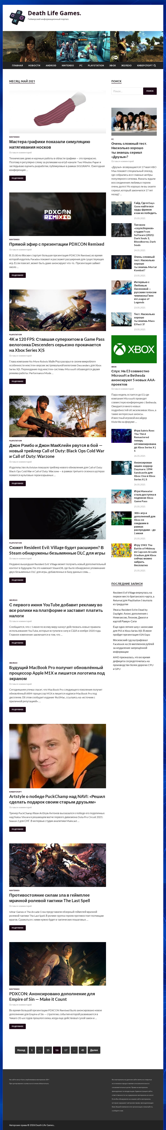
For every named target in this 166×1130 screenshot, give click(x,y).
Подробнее (17, 178)
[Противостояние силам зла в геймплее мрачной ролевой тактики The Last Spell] (57, 866)
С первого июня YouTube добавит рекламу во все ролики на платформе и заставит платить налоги (56, 610)
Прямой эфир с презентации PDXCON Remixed (56, 244)
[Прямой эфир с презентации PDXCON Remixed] (57, 215)
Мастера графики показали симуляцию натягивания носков (49, 144)
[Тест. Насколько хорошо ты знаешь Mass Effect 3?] (121, 325)
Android (51, 65)
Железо (126, 65)
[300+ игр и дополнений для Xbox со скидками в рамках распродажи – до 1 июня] (121, 524)
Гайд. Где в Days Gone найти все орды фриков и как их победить (145, 207)
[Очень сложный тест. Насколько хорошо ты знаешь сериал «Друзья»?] (134, 136)
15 (48, 1050)
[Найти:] (134, 91)
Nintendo (68, 65)
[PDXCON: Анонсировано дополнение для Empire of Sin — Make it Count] (57, 965)
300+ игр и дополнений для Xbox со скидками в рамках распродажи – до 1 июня (145, 523)
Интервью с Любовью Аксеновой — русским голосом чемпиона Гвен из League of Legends (145, 292)
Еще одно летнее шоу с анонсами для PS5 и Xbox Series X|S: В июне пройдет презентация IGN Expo (133, 630)
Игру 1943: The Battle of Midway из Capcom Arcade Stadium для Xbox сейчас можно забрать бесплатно (145, 555)
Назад (21, 1050)
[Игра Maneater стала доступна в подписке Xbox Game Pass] (121, 502)
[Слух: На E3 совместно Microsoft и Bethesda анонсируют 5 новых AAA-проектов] (134, 363)
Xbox (112, 65)
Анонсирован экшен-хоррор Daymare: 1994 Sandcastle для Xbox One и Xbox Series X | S (144, 471)
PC (80, 65)
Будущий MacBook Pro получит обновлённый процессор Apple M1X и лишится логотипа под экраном (57, 673)
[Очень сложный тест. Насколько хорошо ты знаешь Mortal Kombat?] (121, 268)
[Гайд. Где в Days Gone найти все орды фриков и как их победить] (121, 214)
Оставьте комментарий (20, 152)
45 (82, 1050)
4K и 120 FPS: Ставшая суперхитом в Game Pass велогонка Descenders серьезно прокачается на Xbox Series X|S (57, 345)
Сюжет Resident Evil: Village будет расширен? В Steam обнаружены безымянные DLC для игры (57, 550)
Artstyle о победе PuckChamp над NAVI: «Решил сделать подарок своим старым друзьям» (57, 799)
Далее (94, 1050)
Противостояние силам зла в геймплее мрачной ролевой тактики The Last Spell (49, 897)
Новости (34, 65)
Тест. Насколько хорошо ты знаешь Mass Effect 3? (144, 319)
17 (65, 1050)
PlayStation (96, 65)
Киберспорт (145, 65)
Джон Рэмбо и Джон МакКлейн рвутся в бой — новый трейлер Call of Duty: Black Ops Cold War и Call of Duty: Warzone (56, 451)
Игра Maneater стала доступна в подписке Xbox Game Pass (145, 496)
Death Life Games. (54, 13)
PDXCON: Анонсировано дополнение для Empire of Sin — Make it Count (52, 996)
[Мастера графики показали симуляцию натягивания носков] (57, 113)
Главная (17, 65)
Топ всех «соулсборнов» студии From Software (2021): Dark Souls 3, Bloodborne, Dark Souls (145, 234)
